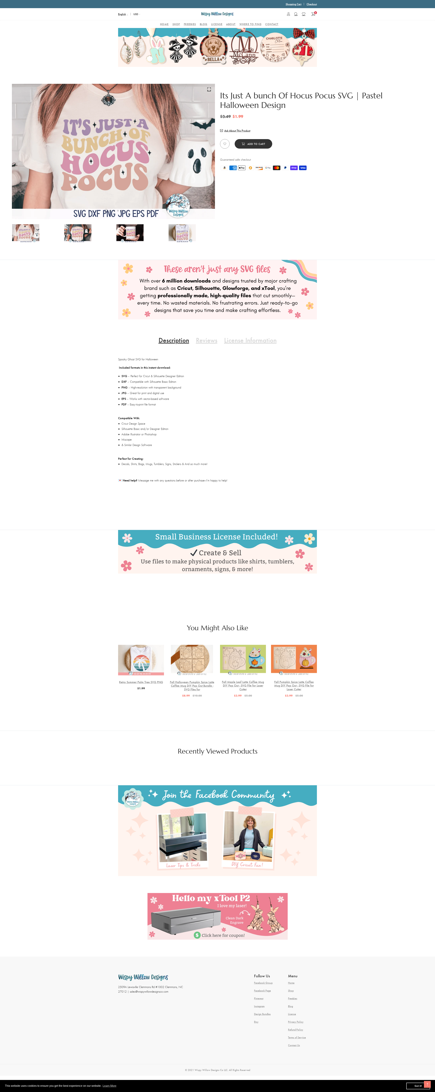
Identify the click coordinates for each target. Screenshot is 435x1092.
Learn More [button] (109, 1085)
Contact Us (294, 1045)
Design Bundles (262, 1014)
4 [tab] (118, 211)
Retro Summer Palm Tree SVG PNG (141, 682)
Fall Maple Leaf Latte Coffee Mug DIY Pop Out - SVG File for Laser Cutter (243, 685)
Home (291, 982)
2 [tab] (110, 211)
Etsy (256, 1021)
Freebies (292, 998)
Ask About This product (237, 130)
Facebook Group (263, 982)
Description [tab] (174, 339)
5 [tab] (122, 211)
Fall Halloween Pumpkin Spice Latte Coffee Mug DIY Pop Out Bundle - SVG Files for (192, 685)
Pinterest (258, 998)
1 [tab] (106, 210)
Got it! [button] (418, 1086)
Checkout (312, 4)
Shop (291, 990)
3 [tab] (114, 211)
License (292, 1014)
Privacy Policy (295, 1021)
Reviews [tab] (206, 339)
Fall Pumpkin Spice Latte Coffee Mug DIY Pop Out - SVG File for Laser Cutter (294, 685)
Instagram (259, 1006)
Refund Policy (295, 1029)
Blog (290, 1006)
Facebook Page (262, 990)
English (122, 14)
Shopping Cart (293, 4)
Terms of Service (297, 1037)
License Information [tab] (250, 339)
